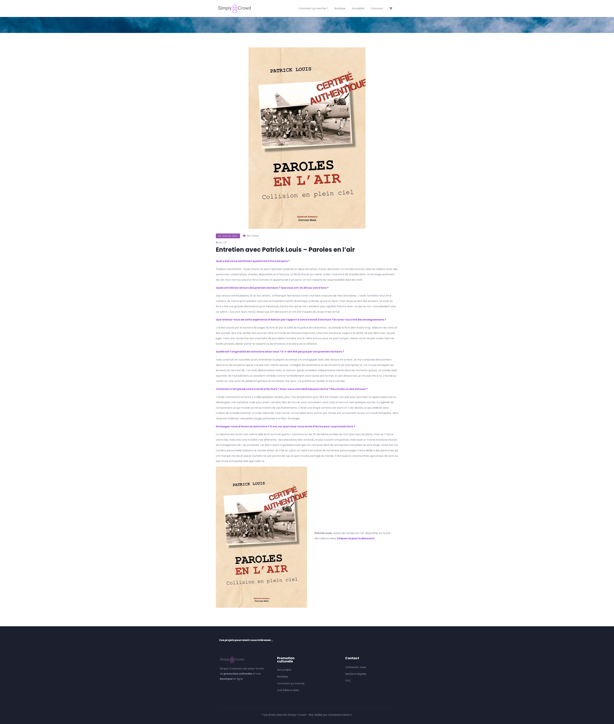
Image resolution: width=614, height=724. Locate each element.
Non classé (253, 235)
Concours (377, 8)
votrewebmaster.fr (340, 715)
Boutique (340, 8)
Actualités (358, 8)
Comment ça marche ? (313, 8)
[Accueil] (234, 8)
